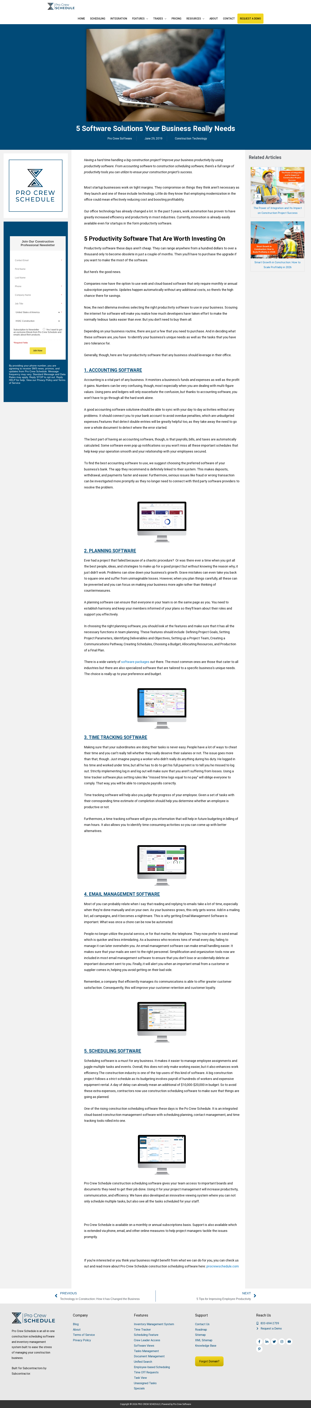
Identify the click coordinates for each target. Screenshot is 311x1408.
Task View (140, 1377)
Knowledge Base (205, 1345)
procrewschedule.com (222, 1266)
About (77, 1329)
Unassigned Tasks (145, 1383)
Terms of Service (84, 1335)
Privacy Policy (82, 1340)
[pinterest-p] (259, 1349)
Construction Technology (191, 138)
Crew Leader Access (147, 1340)
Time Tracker (142, 1329)
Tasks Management (146, 1351)
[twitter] (274, 1341)
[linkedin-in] (267, 1341)
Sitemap (200, 1335)
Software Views (144, 1345)
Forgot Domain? (209, 1361)
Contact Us (202, 1324)
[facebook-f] (259, 1341)
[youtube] (289, 1341)
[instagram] (282, 1341)
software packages (135, 662)
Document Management (149, 1356)
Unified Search (143, 1361)
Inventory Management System (154, 1324)
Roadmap (201, 1329)
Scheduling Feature (146, 1335)
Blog (76, 1324)
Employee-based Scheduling (152, 1367)
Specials (139, 1388)
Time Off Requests (146, 1372)
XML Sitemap (203, 1340)
